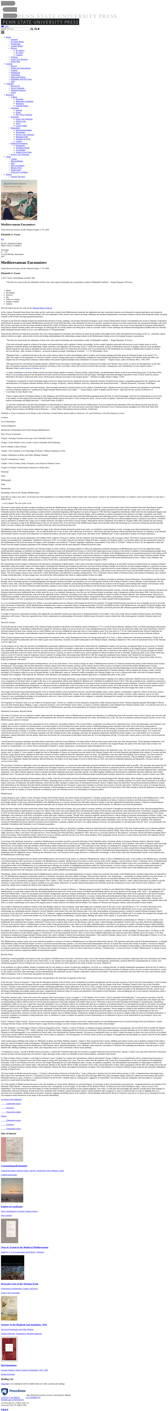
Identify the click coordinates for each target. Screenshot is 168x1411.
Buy (2, 239)
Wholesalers (20, 132)
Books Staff (15, 61)
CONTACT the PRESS (10, 1397)
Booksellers (15, 128)
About (13, 92)
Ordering (14, 57)
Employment (16, 170)
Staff (13, 81)
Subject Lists (21, 121)
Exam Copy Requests (19, 59)
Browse (14, 48)
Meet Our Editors (17, 165)
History (4, 1116)
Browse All (15, 86)
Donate (9, 174)
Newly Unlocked (17, 88)
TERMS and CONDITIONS (12, 1400)
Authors (14, 97)
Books (8, 37)
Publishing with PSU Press (21, 79)
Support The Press (18, 177)
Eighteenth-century (11, 1104)
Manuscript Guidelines (24, 101)
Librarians (15, 108)
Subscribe (5, 1384)
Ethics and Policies (18, 77)
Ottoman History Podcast (42, 308)
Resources (10, 95)
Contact (19, 141)
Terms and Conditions (19, 172)
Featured (14, 39)
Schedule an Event (23, 139)
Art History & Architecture (11, 1099)
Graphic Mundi (17, 46)
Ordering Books (22, 106)
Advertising (15, 75)
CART (6, 26)
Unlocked (10, 84)
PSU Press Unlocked (24, 115)
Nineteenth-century (11, 1112)
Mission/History (17, 161)
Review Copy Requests (25, 135)
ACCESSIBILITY (33, 1397)
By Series (19, 53)
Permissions (15, 73)
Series (18, 123)
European (7, 1108)
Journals (9, 64)
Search (3, 29)
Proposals (19, 99)
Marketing (20, 104)
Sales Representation (24, 130)
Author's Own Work (24, 152)
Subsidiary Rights (23, 148)
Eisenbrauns (15, 44)
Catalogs (19, 55)
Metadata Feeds (22, 137)
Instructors (15, 117)
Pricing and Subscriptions (21, 68)
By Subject (20, 50)
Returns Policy (16, 168)
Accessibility (21, 150)
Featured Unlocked (18, 90)
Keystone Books (17, 42)
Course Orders (21, 126)
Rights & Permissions (19, 143)
